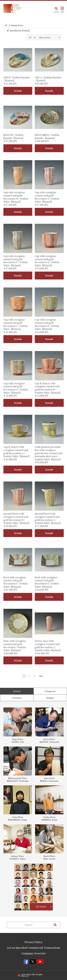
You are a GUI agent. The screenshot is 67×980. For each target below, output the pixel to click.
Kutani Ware (17, 25)
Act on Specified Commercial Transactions (33, 947)
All (5, 25)
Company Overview (33, 953)
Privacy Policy (33, 942)
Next (41, 676)
